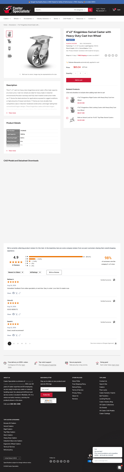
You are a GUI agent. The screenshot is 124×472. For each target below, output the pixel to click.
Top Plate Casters (9, 432)
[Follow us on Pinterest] (61, 461)
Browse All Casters (10, 423)
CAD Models (67, 18)
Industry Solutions (43, 18)
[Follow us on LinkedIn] (68, 461)
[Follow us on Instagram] (57, 461)
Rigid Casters (8, 429)
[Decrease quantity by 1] (75, 73)
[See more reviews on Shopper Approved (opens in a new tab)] (20, 293)
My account (100, 11)
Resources (79, 18)
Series (56, 18)
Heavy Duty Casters (10, 438)
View (73, 99)
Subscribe (46, 395)
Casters (6, 18)
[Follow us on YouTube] (64, 461)
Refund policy (8, 450)
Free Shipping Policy (79, 384)
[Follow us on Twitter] (54, 461)
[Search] (90, 10)
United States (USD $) (11, 458)
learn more (115, 365)
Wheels (16, 18)
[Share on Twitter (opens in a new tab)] (17, 293)
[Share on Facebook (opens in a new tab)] (13, 293)
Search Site (103, 384)
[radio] (62, 256)
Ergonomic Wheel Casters (12, 444)
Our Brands (103, 407)
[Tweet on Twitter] (113, 55)
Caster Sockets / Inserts (107, 393)
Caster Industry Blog (106, 402)
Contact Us (92, 18)
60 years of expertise (49, 365)
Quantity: (69, 73)
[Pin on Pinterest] (109, 55)
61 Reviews (18, 265)
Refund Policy (76, 387)
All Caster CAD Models (106, 410)
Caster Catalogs (104, 413)
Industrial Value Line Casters (13, 441)
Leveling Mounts (104, 399)
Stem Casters (8, 435)
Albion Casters (71, 43)
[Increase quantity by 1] (85, 73)
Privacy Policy (76, 393)
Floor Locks (103, 390)
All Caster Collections (106, 405)
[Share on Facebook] (106, 55)
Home (5, 25)
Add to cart (78, 80)
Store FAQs (76, 381)
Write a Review (54, 272)
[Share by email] (116, 55)
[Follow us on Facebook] (51, 461)
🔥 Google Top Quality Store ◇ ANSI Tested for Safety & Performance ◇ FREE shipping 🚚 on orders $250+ (62, 2)
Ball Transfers (103, 396)
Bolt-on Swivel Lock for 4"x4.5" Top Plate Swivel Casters (95, 117)
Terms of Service (77, 390)
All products (12, 25)
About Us (75, 396)
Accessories (28, 18)
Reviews (75, 399)
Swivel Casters (8, 426)
